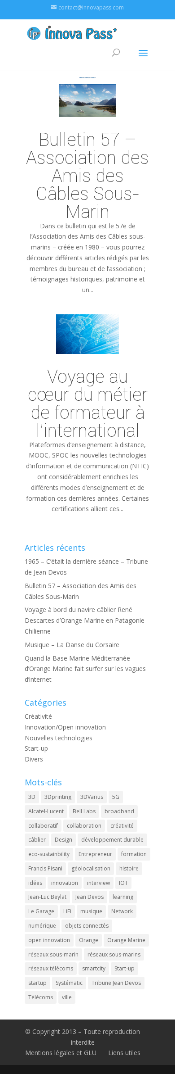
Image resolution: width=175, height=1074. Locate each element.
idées (35, 883)
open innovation (49, 940)
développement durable (112, 839)
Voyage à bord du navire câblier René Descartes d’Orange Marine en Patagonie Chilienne (84, 620)
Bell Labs (84, 811)
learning (123, 897)
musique (91, 911)
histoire (129, 868)
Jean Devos (89, 897)
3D (31, 797)
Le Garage (41, 911)
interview (98, 883)
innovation (64, 883)
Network (122, 911)
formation (134, 854)
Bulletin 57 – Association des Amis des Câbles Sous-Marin (87, 175)
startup (37, 983)
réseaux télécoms (50, 968)
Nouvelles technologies (58, 738)
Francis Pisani (45, 868)
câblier (37, 839)
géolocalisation (90, 868)
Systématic (69, 983)
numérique (42, 925)
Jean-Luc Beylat (47, 897)
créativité (122, 825)
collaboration (84, 825)
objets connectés (87, 925)
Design (63, 839)
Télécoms (40, 997)
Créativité (38, 716)
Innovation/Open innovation (65, 727)
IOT (123, 883)
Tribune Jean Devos (116, 983)
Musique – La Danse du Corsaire (72, 644)
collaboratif (43, 825)
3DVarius (91, 797)
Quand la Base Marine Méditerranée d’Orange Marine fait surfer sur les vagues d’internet (85, 669)
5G (115, 797)
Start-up (36, 748)
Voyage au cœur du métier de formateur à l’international (88, 403)
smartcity (93, 968)
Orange (88, 940)
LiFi (67, 911)
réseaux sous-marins (114, 954)
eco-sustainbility (49, 854)
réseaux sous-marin (53, 954)
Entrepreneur (95, 854)
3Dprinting (57, 797)
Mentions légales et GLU (60, 1052)
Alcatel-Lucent (46, 811)
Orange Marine (126, 940)
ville (67, 997)
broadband (119, 811)
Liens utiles (124, 1052)
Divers (34, 759)
